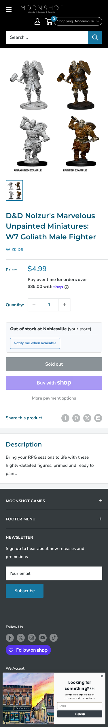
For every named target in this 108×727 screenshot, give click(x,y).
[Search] (95, 37)
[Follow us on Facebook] (10, 638)
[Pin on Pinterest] (76, 418)
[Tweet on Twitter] (87, 418)
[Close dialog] (102, 676)
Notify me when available (35, 343)
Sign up (80, 714)
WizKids (14, 249)
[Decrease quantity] (34, 305)
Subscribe (24, 591)
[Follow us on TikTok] (54, 638)
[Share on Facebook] (65, 418)
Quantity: (15, 305)
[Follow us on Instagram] (32, 638)
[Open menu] (9, 9)
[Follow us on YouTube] (43, 638)
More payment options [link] (54, 398)
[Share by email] (98, 418)
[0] (49, 21)
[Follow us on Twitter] (21, 638)
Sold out (54, 364)
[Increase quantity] (64, 305)
